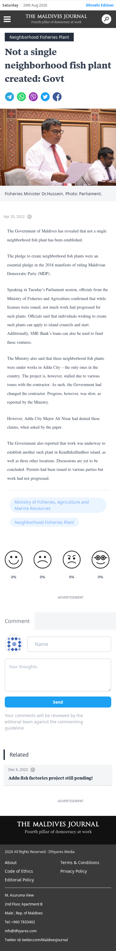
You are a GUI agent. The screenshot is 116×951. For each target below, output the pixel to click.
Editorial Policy (19, 880)
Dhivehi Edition (100, 5)
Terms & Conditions (79, 862)
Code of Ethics (19, 871)
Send (58, 702)
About (11, 862)
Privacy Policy (73, 871)
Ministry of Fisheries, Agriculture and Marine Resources (52, 505)
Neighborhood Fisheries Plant (39, 37)
